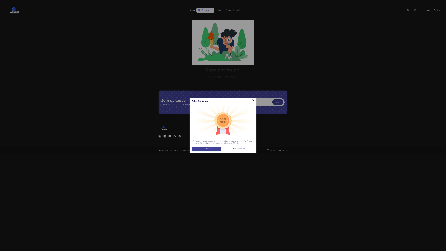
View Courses (206, 149)
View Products (239, 149)
